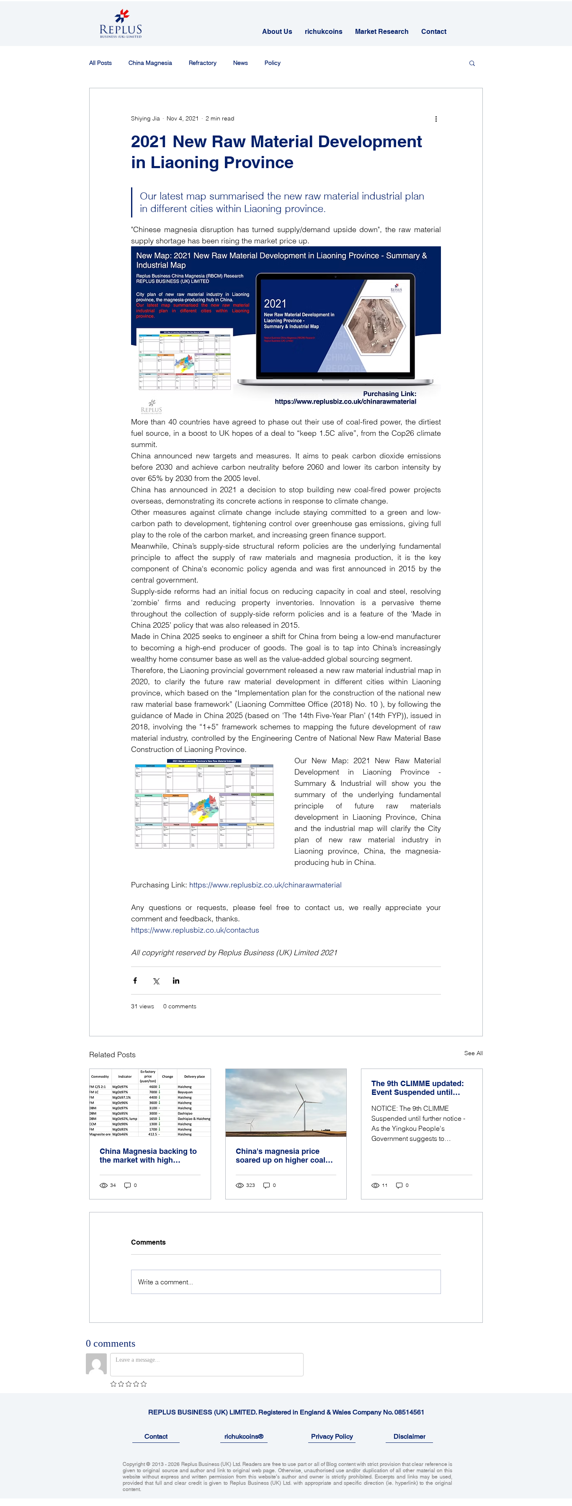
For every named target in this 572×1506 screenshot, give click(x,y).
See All (473, 1053)
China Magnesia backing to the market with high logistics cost (148, 1155)
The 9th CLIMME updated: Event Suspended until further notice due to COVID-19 (417, 1088)
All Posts (100, 62)
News (240, 62)
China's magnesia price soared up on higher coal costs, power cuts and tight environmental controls (284, 1155)
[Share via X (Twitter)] (156, 980)
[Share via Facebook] (135, 980)
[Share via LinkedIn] (176, 980)
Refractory (202, 62)
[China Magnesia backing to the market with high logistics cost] (150, 1103)
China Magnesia (150, 62)
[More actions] (436, 118)
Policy (273, 62)
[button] (472, 62)
